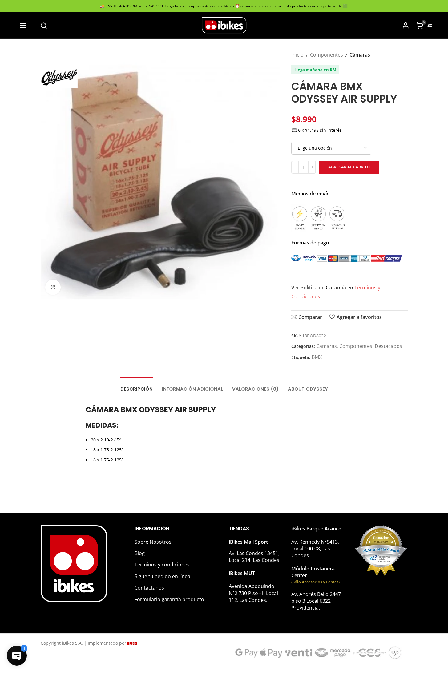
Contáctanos (149, 587)
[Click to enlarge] (53, 287)
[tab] (136, 386)
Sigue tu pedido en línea (162, 576)
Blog (140, 553)
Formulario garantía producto (169, 599)
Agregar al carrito (349, 167)
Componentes (326, 54)
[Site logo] (224, 25)
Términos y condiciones (162, 564)
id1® (132, 643)
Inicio (297, 54)
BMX (317, 357)
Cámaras (359, 54)
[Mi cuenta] (406, 25)
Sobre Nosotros (153, 541)
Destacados (388, 346)
